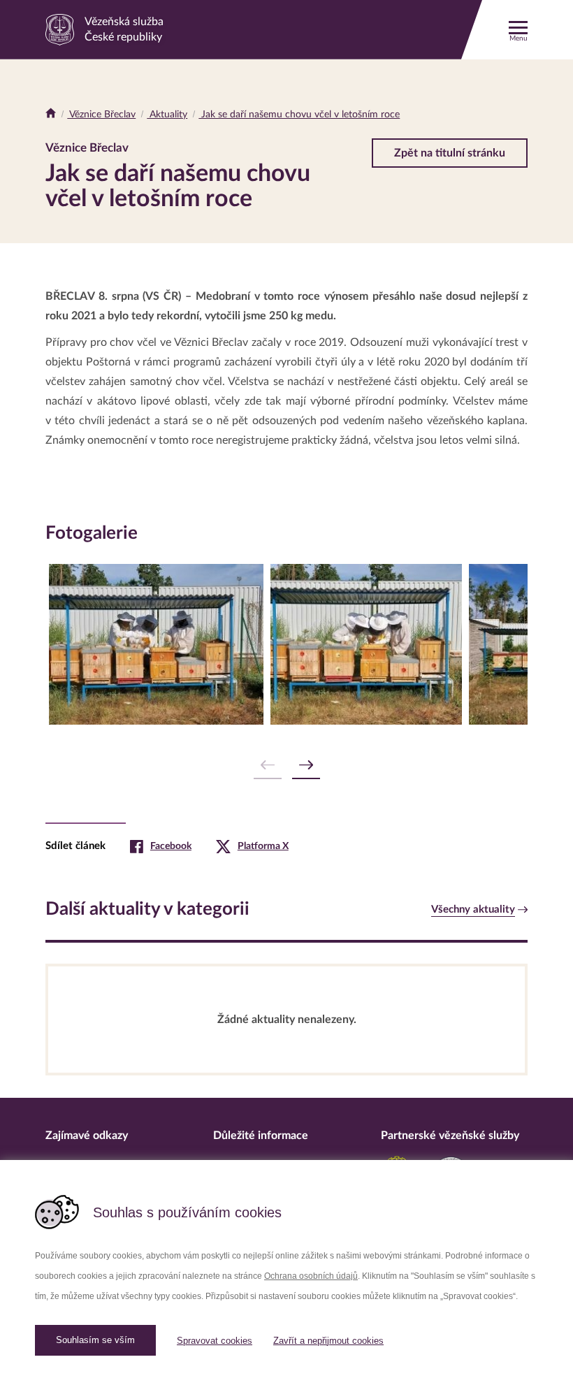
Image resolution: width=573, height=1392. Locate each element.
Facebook (170, 846)
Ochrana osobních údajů (311, 1276)
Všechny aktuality (473, 909)
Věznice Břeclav (101, 114)
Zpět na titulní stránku (449, 153)
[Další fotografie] (306, 765)
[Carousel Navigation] (286, 765)
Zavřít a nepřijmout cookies (328, 1340)
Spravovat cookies (214, 1340)
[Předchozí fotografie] (268, 765)
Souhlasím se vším (95, 1340)
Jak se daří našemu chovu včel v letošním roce (299, 114)
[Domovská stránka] (50, 114)
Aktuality (167, 114)
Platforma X (263, 846)
